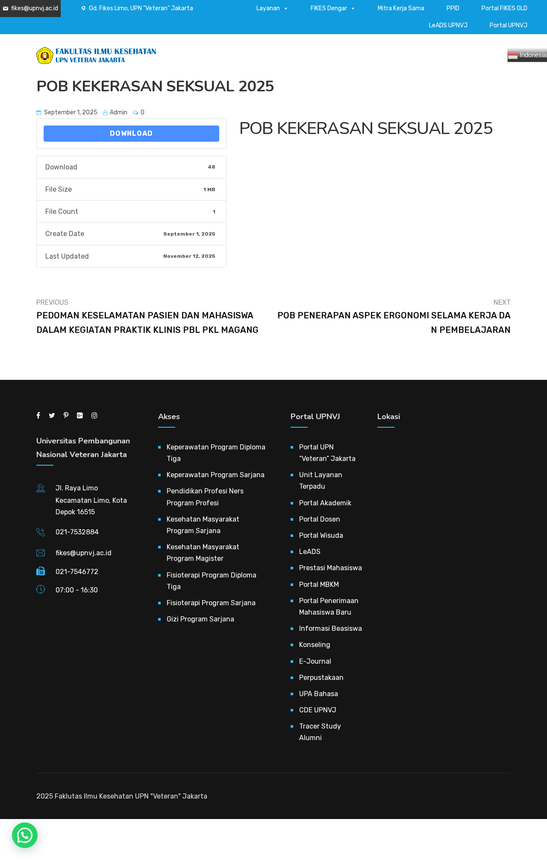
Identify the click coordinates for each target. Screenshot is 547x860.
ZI (496, 59)
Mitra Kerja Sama (401, 8)
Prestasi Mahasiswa (330, 568)
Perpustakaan (321, 677)
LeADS (310, 552)
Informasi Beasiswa (330, 628)
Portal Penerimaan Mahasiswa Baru (329, 606)
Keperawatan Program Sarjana (216, 475)
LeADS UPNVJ (448, 25)
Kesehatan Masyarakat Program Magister (203, 553)
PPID (453, 8)
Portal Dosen (319, 519)
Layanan (268, 8)
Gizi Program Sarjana (200, 619)
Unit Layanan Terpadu (320, 480)
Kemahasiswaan (357, 59)
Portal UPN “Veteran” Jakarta (327, 453)
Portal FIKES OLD (504, 8)
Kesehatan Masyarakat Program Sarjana (203, 525)
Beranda (252, 59)
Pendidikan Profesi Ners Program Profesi (205, 497)
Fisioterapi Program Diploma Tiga (211, 581)
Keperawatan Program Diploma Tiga (216, 453)
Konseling (314, 645)
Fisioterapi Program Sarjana (211, 603)
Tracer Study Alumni (320, 732)
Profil (282, 59)
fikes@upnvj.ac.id (34, 8)
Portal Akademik (325, 503)
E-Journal (315, 661)
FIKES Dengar (329, 8)
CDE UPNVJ (317, 710)
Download (131, 133)
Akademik (313, 59)
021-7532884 (77, 532)
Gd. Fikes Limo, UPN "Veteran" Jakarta (141, 8)
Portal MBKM (319, 584)
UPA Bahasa (318, 694)
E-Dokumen (404, 59)
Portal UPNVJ (508, 25)
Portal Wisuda (321, 535)
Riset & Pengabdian (457, 59)
